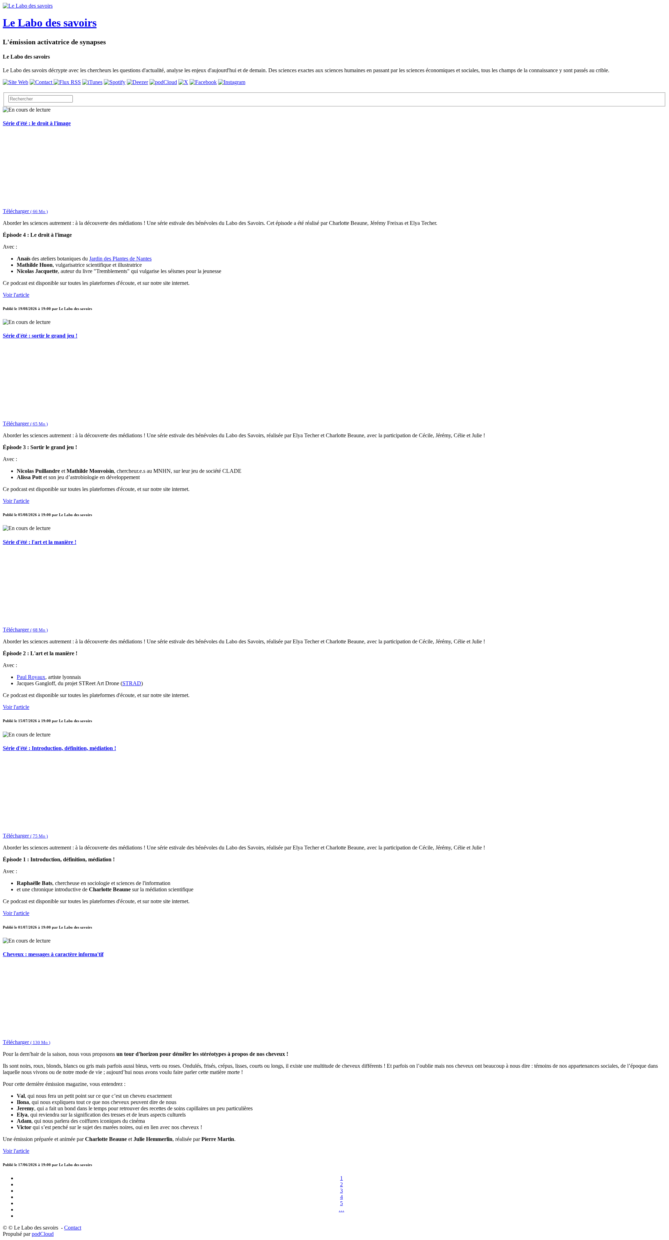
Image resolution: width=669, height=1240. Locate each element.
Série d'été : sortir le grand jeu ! (40, 336)
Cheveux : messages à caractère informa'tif (53, 954)
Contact (72, 1228)
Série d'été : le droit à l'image (37, 123)
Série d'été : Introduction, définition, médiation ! (59, 748)
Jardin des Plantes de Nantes (120, 259)
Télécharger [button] (25, 211)
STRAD (131, 683)
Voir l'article (16, 295)
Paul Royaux (31, 677)
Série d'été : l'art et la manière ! (39, 542)
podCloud (43, 1234)
